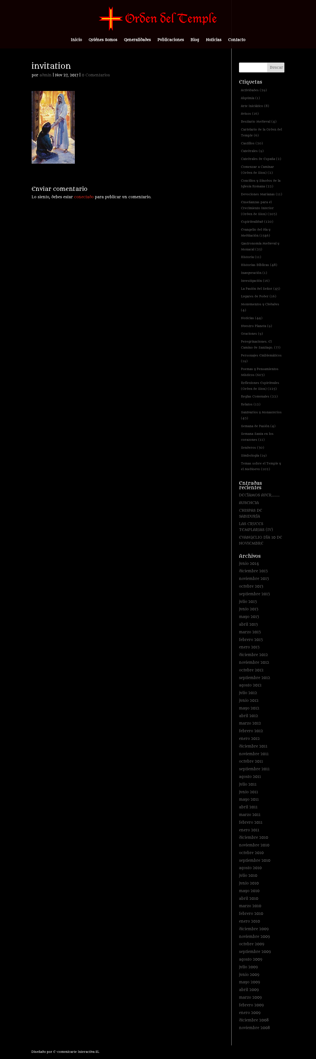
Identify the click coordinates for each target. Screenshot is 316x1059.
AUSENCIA (249, 503)
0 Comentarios (96, 75)
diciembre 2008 (254, 1020)
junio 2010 (249, 883)
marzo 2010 (250, 906)
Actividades (254, 90)
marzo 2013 (250, 632)
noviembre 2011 (254, 754)
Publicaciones (171, 40)
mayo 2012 (249, 708)
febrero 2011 (250, 822)
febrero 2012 (251, 731)
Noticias (213, 40)
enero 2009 (249, 1013)
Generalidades (137, 40)
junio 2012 (248, 701)
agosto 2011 (250, 777)
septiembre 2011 (254, 769)
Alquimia (250, 98)
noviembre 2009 (254, 937)
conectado (84, 197)
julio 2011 (248, 784)
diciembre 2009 (254, 929)
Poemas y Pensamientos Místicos (259, 372)
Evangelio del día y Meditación (255, 232)
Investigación (255, 281)
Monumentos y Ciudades (260, 307)
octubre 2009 (251, 944)
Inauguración (254, 273)
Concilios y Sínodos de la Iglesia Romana (260, 183)
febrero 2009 (251, 1005)
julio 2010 (248, 876)
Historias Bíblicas (259, 265)
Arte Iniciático (255, 106)
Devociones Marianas (261, 194)
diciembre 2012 (253, 655)
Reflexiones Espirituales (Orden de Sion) (260, 386)
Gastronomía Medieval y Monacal (260, 246)
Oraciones (252, 333)
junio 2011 (248, 792)
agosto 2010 (250, 868)
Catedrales (252, 151)
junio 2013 (248, 609)
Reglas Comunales (259, 396)
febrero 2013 (251, 640)
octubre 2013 (251, 586)
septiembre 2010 (254, 861)
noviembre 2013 (254, 579)
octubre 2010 (251, 853)
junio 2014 (249, 564)
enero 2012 (249, 739)
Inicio (76, 40)
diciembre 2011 (253, 746)
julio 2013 (248, 602)
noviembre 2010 (254, 845)
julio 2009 (248, 967)
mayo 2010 (249, 891)
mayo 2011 (249, 799)
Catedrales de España (261, 159)
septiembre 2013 (254, 594)
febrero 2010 (251, 914)
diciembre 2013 (253, 571)
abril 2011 (248, 807)
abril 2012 (248, 716)
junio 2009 (249, 975)
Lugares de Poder (258, 296)
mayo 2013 (249, 617)
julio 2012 (248, 693)
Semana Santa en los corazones (257, 436)
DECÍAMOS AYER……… (259, 495)
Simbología (254, 455)
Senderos (252, 447)
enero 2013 (249, 647)
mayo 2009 (249, 982)
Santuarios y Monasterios (261, 415)
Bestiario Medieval (258, 121)
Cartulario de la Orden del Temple (261, 132)
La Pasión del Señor (260, 288)
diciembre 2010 (253, 838)
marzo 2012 (250, 723)
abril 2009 (249, 990)
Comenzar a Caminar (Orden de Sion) (257, 170)
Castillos (252, 143)
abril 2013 (248, 624)
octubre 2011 (251, 761)
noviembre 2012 (254, 663)
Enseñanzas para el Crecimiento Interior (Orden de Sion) (259, 208)
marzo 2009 (250, 997)
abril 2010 (248, 899)
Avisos (250, 113)
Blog (195, 40)
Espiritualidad (257, 221)
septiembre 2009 (255, 952)
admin (46, 75)
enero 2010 (249, 921)
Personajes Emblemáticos (261, 358)
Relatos (250, 404)
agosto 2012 (250, 685)
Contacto (236, 40)
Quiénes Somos (103, 40)
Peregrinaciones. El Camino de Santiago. (260, 344)
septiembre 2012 (254, 678)
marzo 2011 (249, 815)
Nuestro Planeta (256, 326)
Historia (251, 257)
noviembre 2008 (254, 1028)
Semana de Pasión (258, 426)
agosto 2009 (250, 959)
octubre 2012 (251, 670)
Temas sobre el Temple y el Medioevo (261, 466)
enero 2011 (249, 830)
